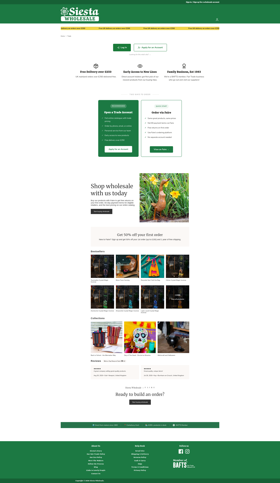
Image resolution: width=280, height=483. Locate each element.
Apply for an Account (152, 47)
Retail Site (140, 451)
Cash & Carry (140, 461)
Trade (69, 36)
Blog (96, 467)
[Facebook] (181, 451)
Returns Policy (140, 457)
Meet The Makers (95, 461)
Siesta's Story (96, 451)
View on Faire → (161, 149)
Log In (124, 47)
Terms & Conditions (140, 467)
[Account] (217, 19)
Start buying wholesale (101, 211)
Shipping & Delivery (140, 454)
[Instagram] (187, 451)
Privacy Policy (140, 470)
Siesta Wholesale (97, 481)
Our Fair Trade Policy (96, 454)
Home (63, 36)
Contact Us (95, 474)
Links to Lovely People (95, 470)
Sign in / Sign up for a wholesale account (202, 2)
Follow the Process (96, 464)
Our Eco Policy (96, 457)
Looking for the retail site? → (140, 54)
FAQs (140, 464)
